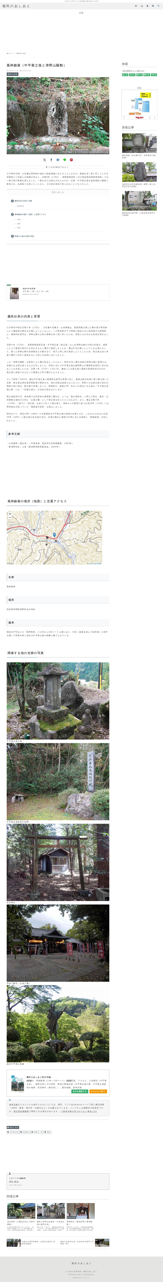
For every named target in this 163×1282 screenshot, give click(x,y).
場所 (19, 224)
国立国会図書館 (21, 1111)
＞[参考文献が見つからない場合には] (78, 1111)
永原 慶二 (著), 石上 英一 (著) (36, 291)
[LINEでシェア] (64, 159)
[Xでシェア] (44, 159)
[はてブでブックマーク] (58, 159)
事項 (133, 75)
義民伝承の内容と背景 (23, 201)
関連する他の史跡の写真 (24, 236)
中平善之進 (14, 1132)
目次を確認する (80, 1091)
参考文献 (20, 206)
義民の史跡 (14, 1127)
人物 (126, 75)
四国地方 (26, 1132)
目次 (54, 192)
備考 (19, 228)
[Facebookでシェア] (51, 159)
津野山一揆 (38, 1132)
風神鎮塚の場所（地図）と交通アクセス (30, 214)
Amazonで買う (98, 1091)
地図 (148, 75)
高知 (48, 1132)
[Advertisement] (81, 31)
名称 (19, 219)
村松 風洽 (14, 1182)
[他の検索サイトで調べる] (133, 71)
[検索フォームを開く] (158, 5)
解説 (154, 75)
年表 (140, 75)
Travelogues (88, 1274)
